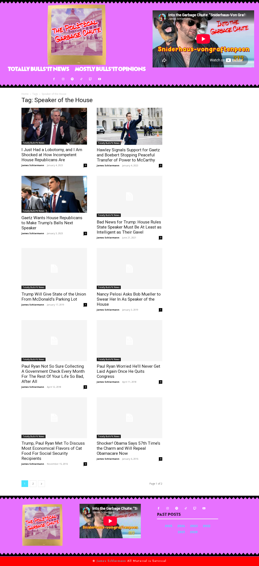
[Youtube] (99, 79)
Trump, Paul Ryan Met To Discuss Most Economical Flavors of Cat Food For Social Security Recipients (53, 451)
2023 (194, 526)
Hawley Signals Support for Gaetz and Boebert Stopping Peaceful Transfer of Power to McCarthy (128, 154)
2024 (181, 526)
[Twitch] (90, 79)
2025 (168, 526)
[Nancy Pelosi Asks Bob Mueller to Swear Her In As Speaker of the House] (129, 268)
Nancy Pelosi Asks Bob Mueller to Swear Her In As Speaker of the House (129, 299)
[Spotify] (72, 79)
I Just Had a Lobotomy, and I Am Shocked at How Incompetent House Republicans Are (51, 154)
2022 (206, 526)
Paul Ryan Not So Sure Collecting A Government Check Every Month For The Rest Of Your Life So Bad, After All (53, 374)
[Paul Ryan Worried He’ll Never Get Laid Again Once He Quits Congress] (129, 340)
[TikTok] (81, 79)
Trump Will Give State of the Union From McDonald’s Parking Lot (53, 297)
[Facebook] (53, 79)
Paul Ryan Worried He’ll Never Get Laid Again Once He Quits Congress (128, 371)
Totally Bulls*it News (33, 142)
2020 (194, 532)
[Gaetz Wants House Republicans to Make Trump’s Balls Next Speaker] (54, 194)
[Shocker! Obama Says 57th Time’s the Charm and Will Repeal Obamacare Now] (129, 417)
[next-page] (41, 483)
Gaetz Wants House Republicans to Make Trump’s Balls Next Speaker (51, 222)
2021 (181, 532)
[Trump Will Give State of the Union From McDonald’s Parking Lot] (54, 268)
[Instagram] (63, 79)
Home (25, 94)
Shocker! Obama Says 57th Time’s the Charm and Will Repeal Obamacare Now (128, 448)
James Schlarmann (32, 165)
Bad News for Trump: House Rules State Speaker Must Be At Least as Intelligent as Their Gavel (129, 227)
